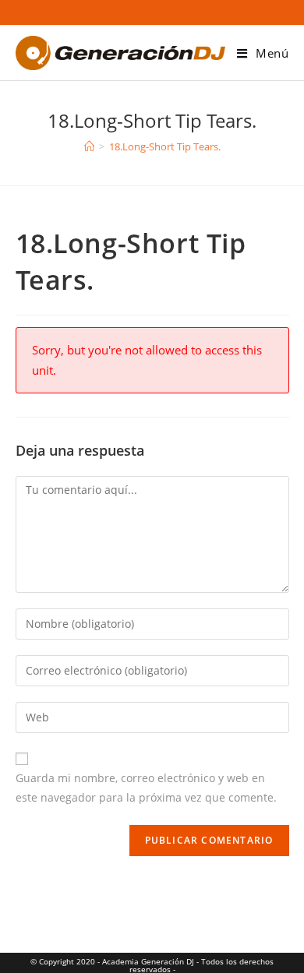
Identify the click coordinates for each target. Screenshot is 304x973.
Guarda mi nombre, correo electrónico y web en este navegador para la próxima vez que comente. (146, 787)
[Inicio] (89, 146)
